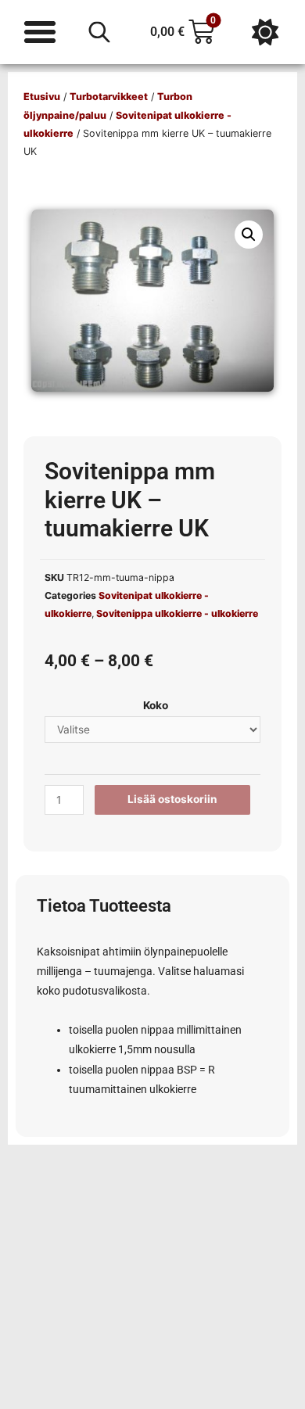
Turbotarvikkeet (109, 96)
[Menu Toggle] (40, 32)
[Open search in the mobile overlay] (99, 32)
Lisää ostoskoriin (172, 799)
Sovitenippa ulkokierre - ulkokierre (177, 613)
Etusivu (41, 96)
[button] (249, 234)
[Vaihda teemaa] (265, 32)
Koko (155, 705)
